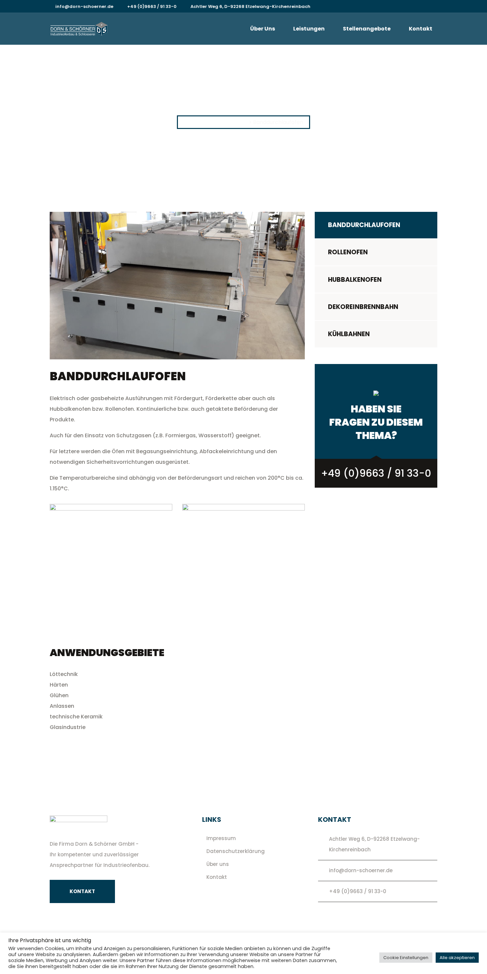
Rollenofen (348, 252)
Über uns (262, 28)
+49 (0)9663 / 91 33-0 (152, 6)
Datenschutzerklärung (235, 851)
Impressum (221, 838)
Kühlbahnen (349, 334)
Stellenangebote (367, 28)
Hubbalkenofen (355, 279)
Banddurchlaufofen (364, 224)
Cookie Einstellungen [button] (405, 957)
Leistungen (309, 28)
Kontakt (420, 28)
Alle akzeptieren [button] (457, 957)
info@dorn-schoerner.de (84, 6)
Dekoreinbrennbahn (363, 306)
